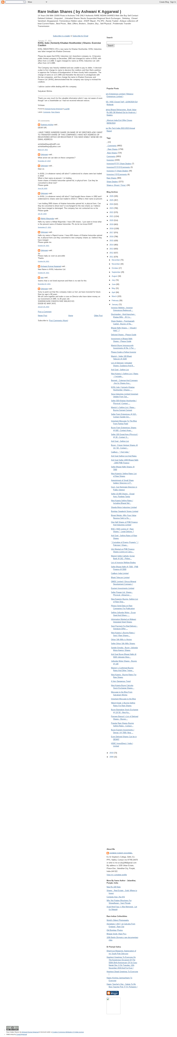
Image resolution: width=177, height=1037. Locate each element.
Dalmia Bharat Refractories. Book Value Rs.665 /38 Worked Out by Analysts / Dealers (120, 112)
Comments (46, 112)
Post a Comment (44, 312)
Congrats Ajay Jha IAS (116, 897)
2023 (112, 208)
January (115, 304)
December (116, 260)
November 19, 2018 (44, 161)
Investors (110, 160)
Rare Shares (55, 112)
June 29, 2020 (42, 188)
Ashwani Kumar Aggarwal (51, 266)
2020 (112, 220)
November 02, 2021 (44, 284)
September (116, 272)
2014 (112, 245)
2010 (112, 753)
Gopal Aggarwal (21, 1034)
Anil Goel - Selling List (120, 370)
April (114, 292)
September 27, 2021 (44, 227)
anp (42, 277)
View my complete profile (117, 875)
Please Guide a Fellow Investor (123, 352)
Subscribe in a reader (61, 36)
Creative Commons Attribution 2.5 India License (68, 1032)
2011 (112, 257)
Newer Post (42, 316)
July (114, 280)
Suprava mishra (47, 125)
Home (70, 316)
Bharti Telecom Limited (120, 577)
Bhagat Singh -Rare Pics (116, 934)
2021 (112, 216)
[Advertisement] (70, 327)
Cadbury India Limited (119, 573)
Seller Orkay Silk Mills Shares (123, 643)
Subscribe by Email (80, 36)
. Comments (111, 146)
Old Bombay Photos (115, 930)
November (116, 264)
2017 (112, 233)
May (114, 288)
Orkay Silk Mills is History (121, 639)
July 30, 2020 (42, 213)
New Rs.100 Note (114, 887)
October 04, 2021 (43, 245)
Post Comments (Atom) (58, 321)
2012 (112, 253)
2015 (112, 241)
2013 (112, 249)
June (114, 284)
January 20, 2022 (43, 306)
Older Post (98, 316)
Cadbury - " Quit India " (120, 452)
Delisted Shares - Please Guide (123, 335)
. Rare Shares (112, 149)
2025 (112, 200)
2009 (112, 757)
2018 (112, 228)
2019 (112, 224)
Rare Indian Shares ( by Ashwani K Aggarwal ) (79, 11)
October (115, 268)
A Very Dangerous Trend (121, 681)
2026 (112, 196)
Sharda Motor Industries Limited (124, 507)
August (115, 276)
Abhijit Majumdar (47, 219)
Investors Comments (118, 167)
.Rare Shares (112, 153)
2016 (112, 237)
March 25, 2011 (43, 149)
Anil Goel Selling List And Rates (124, 456)
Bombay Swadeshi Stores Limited (124, 511)
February (115, 300)
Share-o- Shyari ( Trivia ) (116, 185)
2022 (112, 212)
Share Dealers (112, 182)
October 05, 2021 (43, 272)
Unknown (44, 154)
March (114, 296)
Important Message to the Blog (123, 699)
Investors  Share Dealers (119, 164)
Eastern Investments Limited (122, 588)
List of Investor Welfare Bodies (123, 563)
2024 (112, 204)
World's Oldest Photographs (118, 920)
